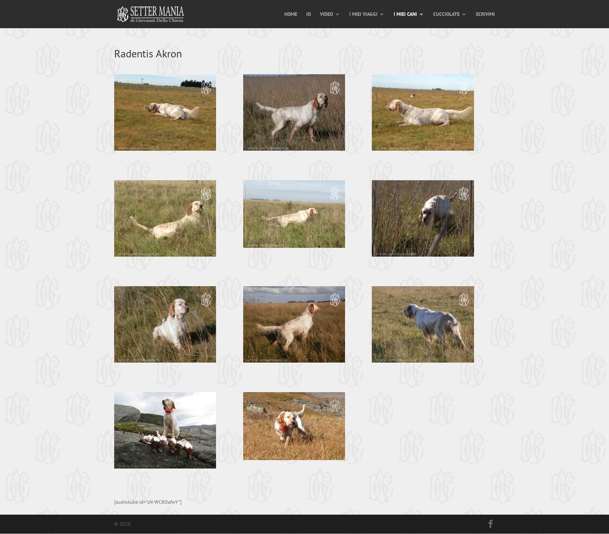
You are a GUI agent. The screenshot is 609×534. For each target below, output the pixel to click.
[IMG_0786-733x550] (423, 219)
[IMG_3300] (294, 427)
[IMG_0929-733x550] (165, 113)
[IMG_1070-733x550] (165, 219)
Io (308, 14)
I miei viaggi (363, 14)
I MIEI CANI (405, 14)
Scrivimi (485, 14)
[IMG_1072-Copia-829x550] (294, 215)
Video (326, 14)
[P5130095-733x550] (294, 113)
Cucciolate (446, 14)
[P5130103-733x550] (165, 325)
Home (290, 14)
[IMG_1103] (165, 431)
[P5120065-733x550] (423, 325)
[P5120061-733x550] (294, 325)
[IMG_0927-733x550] (423, 113)
